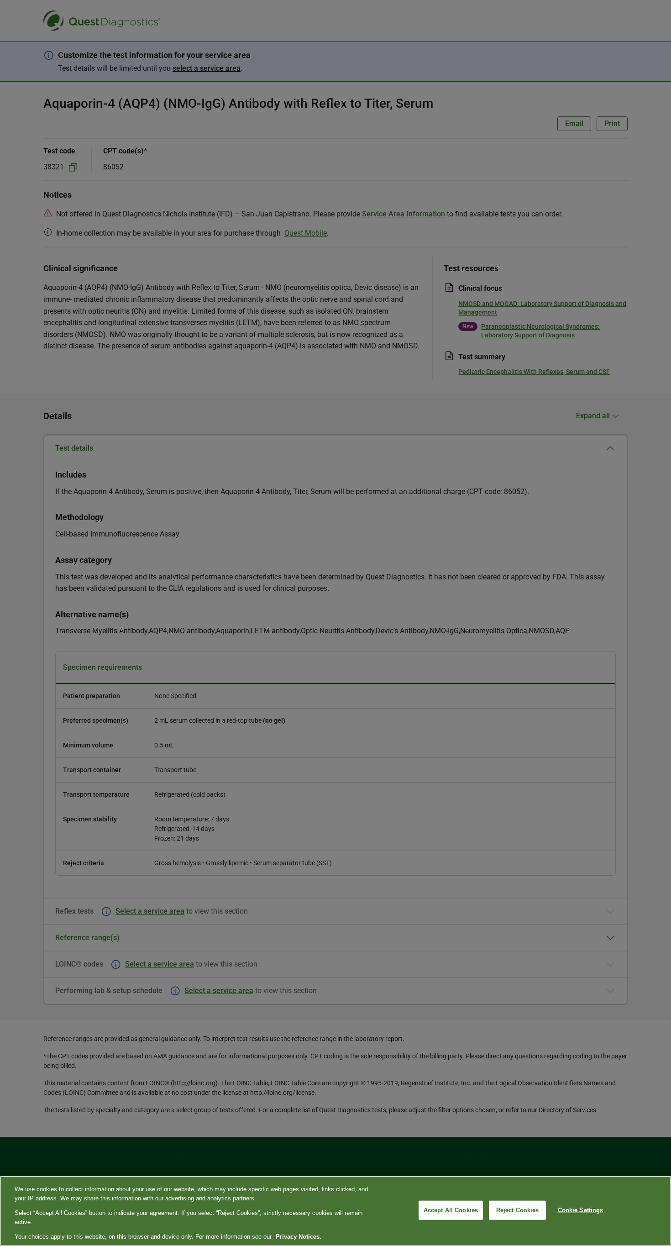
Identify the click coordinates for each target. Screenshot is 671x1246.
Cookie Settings (580, 1210)
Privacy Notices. (298, 1236)
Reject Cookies (517, 1210)
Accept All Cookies (451, 1210)
